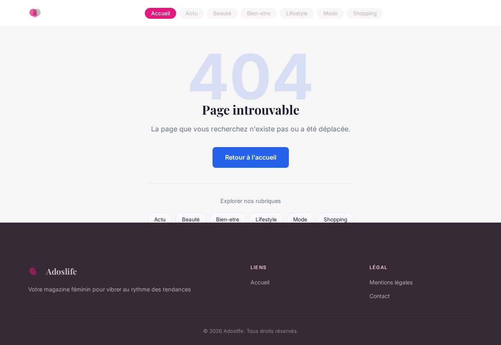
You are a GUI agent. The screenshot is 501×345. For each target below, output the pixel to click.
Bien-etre (258, 13)
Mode (330, 13)
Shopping (365, 13)
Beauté (222, 13)
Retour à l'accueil (250, 157)
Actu (192, 13)
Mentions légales (391, 282)
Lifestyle (297, 13)
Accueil (160, 13)
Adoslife (61, 271)
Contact (379, 296)
